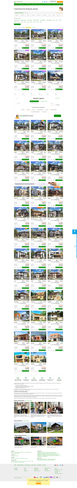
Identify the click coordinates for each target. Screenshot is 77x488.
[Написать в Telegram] (44, 2)
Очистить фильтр (59, 12)
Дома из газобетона (36, 20)
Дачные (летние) (22, 452)
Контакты (53, 4)
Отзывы (44, 4)
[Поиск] (61, 4)
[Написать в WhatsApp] (42, 2)
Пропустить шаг (57, 98)
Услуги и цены (27, 4)
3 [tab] (32, 418)
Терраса (28, 109)
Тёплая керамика (42, 20)
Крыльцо (23, 109)
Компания (48, 4)
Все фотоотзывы (28, 400)
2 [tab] (31, 418)
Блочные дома (30, 20)
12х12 (30, 461)
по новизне (33, 27)
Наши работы (40, 4)
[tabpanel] (22, 410)
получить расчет (26, 68)
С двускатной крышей (57, 454)
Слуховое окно (44, 111)
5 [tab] (34, 418)
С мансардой (53, 452)
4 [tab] (33, 418)
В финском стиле (45, 456)
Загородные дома (49, 20)
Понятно (38, 483)
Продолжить (57, 115)
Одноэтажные (13, 455)
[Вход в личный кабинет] (60, 4)
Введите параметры (34, 101)
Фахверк (15, 452)
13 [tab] (44, 418)
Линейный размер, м (34, 103)
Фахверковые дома (23, 20)
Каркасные (12, 452)
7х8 (15, 461)
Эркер (47, 109)
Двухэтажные (16, 455)
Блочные (18, 452)
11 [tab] (42, 418)
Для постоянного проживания (27, 452)
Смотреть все (30, 435)
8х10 (21, 461)
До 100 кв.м (12, 458)
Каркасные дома (17, 20)
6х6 (11, 461)
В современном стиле (39, 456)
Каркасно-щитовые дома (37, 470)
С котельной (47, 454)
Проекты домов (21, 4)
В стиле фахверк (39, 452)
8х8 (18, 461)
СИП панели (56, 470)
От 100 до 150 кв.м (17, 458)
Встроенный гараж (53, 109)
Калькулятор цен (74, 233)
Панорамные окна (40, 109)
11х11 (28, 461)
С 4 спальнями (39, 454)
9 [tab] (39, 418)
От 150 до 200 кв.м (22, 458)
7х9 (17, 461)
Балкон (34, 109)
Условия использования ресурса (59, 473)
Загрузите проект (44, 101)
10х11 (57, 20)
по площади (23, 27)
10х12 (60, 20)
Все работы (25, 420)
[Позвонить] (48, 2)
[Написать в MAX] (46, 2)
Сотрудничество (26, 470)
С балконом (47, 452)
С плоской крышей (52, 454)
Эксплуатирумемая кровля (35, 111)
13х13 (32, 461)
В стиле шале (43, 452)
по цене (19, 27)
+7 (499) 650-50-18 (52, 1)
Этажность (52, 103)
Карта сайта (56, 472)
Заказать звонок (60, 1)
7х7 (14, 461)
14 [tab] (45, 418)
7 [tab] (37, 418)
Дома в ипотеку (34, 4)
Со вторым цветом (43, 454)
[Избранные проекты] (58, 4)
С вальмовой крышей (44, 455)
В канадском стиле (50, 455)
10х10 (54, 20)
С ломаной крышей (39, 455)
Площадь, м (18, 103)
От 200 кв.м (26, 458)
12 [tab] (43, 418)
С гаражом (50, 452)
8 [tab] (38, 418)
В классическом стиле (56, 455)
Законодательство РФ (47, 470)
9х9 (23, 461)
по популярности (28, 27)
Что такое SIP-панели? (57, 471)
